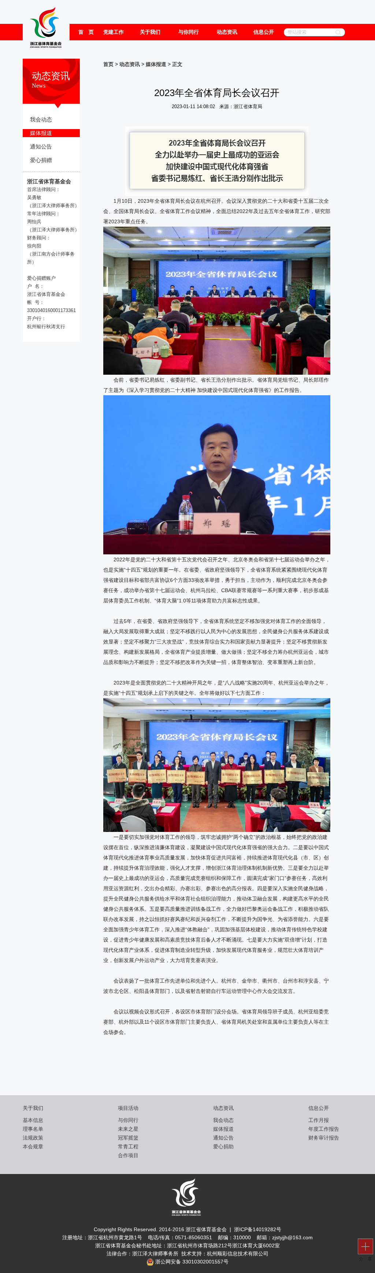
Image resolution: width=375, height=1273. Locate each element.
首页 (108, 64)
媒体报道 (41, 133)
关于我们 (150, 32)
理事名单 (33, 1129)
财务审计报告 (323, 1138)
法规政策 (33, 1138)
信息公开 (263, 32)
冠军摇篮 (128, 1138)
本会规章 (33, 1146)
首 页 (86, 32)
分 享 (366, 1259)
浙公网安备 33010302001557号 (191, 1262)
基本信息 (33, 1120)
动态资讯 (227, 32)
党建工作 (113, 32)
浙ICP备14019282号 (257, 1229)
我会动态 (41, 119)
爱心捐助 (223, 1146)
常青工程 (128, 1146)
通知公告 (41, 147)
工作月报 (318, 1120)
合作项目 (128, 1155)
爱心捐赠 (41, 160)
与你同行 (188, 32)
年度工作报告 (323, 1129)
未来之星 (128, 1129)
